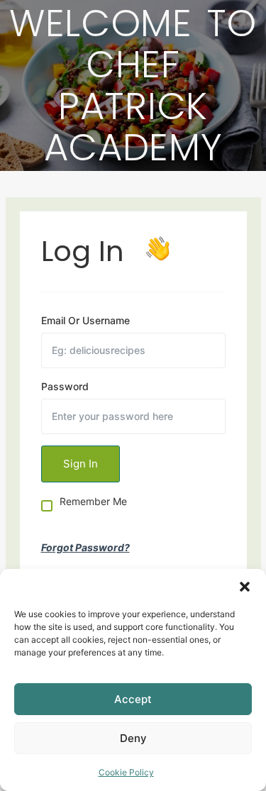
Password (65, 387)
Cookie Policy (126, 772)
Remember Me (93, 502)
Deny (133, 738)
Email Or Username (85, 321)
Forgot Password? (85, 547)
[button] (245, 587)
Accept (133, 699)
